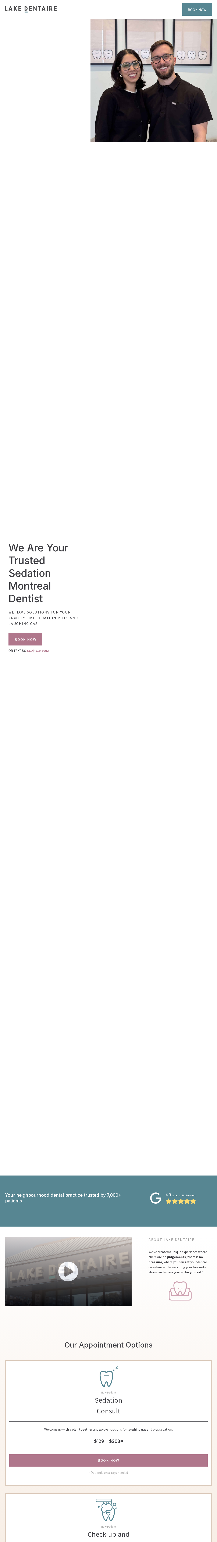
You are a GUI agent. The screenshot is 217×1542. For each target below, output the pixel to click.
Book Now (197, 9)
